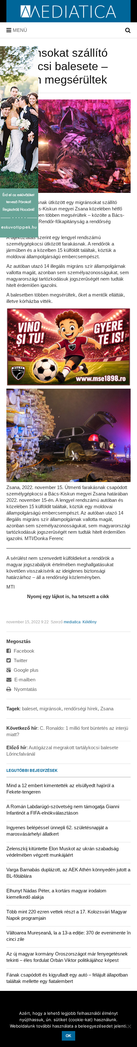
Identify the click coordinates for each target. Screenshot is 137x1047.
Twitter (19, 660)
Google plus (25, 670)
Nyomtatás (25, 689)
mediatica (72, 622)
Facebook (23, 651)
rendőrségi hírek (81, 708)
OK (68, 1036)
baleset (29, 708)
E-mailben (24, 679)
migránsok (50, 708)
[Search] (128, 30)
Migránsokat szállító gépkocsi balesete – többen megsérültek (57, 66)
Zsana (106, 708)
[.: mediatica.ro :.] (69, 20)
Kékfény (90, 622)
